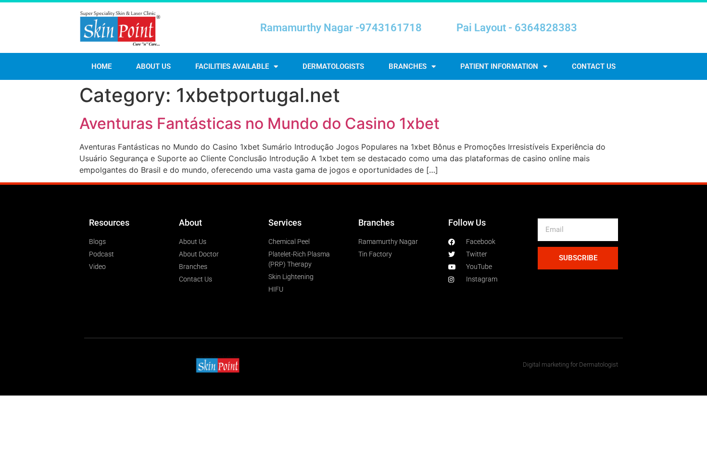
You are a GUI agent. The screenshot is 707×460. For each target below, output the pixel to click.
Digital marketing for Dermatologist (570, 364)
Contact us (594, 66)
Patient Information (499, 66)
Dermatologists (333, 66)
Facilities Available (232, 66)
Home (101, 66)
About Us (153, 66)
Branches (408, 66)
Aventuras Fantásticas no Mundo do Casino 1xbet (259, 123)
